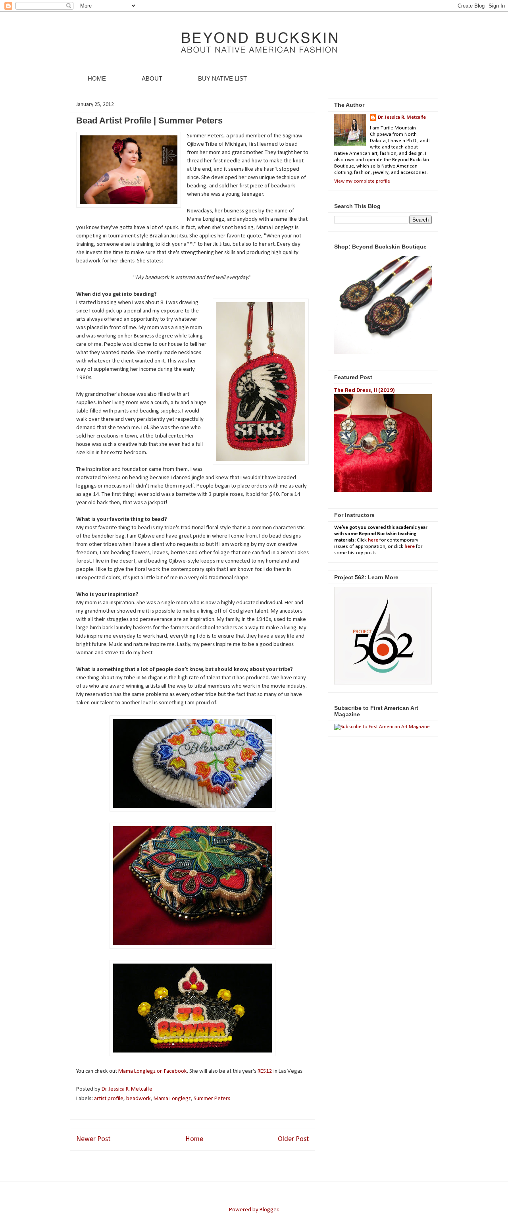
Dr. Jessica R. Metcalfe (128, 1089)
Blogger (269, 1210)
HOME (97, 78)
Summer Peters (212, 1099)
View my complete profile (362, 181)
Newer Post (93, 1139)
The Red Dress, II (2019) (364, 390)
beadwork (138, 1099)
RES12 (265, 1071)
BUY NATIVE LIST (222, 78)
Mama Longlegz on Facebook (152, 1071)
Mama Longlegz (172, 1099)
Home (194, 1139)
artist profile (108, 1099)
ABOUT (152, 78)
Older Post (293, 1139)
